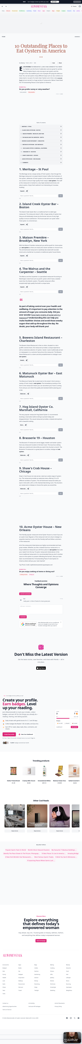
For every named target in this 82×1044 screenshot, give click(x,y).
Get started (74, 727)
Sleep (3, 11)
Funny (4, 974)
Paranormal (14, 11)
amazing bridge (73, 853)
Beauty (68, 965)
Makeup (20, 981)
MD (35, 62)
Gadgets (63, 11)
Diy (74, 11)
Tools (4, 993)
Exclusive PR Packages (34, 1006)
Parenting (37, 984)
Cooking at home (23, 574)
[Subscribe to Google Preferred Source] (29, 624)
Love (4, 981)
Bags (53, 11)
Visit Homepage (41, 940)
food (3, 36)
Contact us (5, 1003)
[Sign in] (79, 6)
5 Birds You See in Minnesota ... (66, 857)
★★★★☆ (77, 36)
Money (36, 981)
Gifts (51, 974)
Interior (36, 977)
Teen (4, 990)
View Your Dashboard (27, 734)
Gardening (29, 11)
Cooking (52, 968)
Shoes (4, 987)
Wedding (52, 990)
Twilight (58, 11)
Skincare (8, 11)
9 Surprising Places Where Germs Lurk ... (41, 860)
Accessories (6, 965)
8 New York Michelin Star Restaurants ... (18, 857)
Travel (34, 11)
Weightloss (69, 990)
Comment (23, 617)
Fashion (36, 971)
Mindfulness (22, 11)
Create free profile (9, 734)
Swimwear (69, 987)
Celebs (36, 968)
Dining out (31, 574)
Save (53, 63)
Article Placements (60, 1003)
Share (60, 63)
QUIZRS (61, 576)
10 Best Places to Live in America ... (54, 853)
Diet (4, 971)
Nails (4, 984)
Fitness (52, 971)
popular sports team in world (16, 850)
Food (67, 971)
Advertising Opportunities (10, 1006)
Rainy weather (31, 92)
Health (4, 977)
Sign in (33, 738)
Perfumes (52, 984)
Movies (52, 981)
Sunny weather (23, 92)
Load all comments (25, 594)
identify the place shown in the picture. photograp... (22, 853)
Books (20, 968)
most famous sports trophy (43, 857)
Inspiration (21, 977)
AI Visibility (32, 1003)
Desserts (69, 11)
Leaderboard (59, 727)
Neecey (23, 63)
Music (39, 11)
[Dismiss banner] (60, 622)
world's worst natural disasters (39, 850)
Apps (44, 11)
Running (68, 984)
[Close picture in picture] (65, 1033)
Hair (67, 974)
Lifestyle (68, 977)
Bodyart (48, 11)
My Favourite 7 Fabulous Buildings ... (64, 850)
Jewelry (78, 11)
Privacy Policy (58, 1006)
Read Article (18, 831)
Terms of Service (7, 1009)
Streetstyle (53, 987)
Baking (52, 965)
